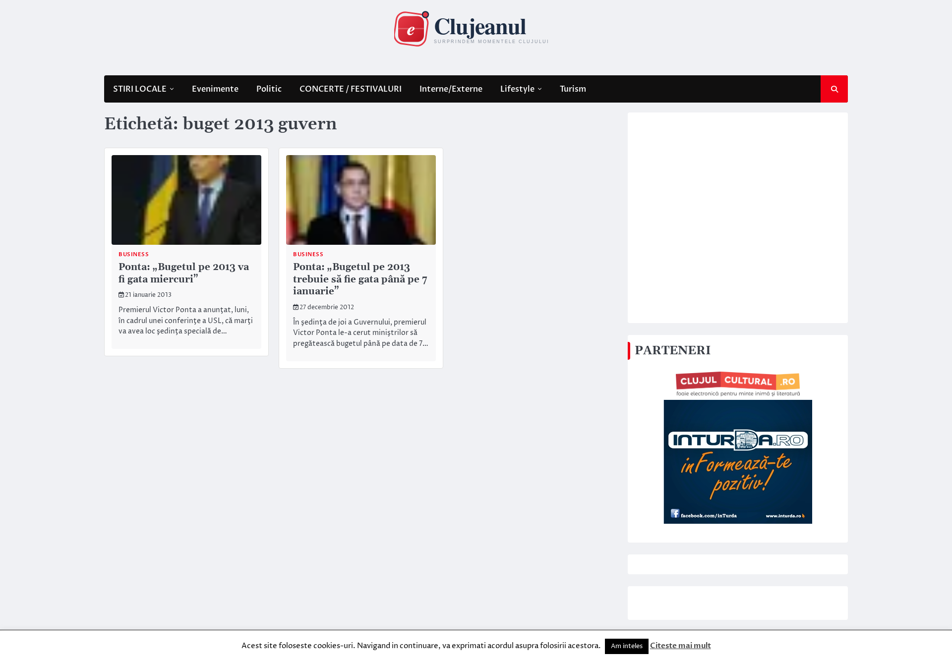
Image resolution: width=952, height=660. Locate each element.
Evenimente (215, 89)
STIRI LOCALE (140, 89)
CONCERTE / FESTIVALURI (350, 89)
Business (134, 254)
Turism (573, 89)
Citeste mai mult (680, 646)
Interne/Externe (450, 89)
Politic (269, 89)
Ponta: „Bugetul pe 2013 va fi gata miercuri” (184, 273)
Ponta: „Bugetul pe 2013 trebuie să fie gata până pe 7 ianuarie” (360, 279)
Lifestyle (517, 89)
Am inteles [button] (627, 646)
